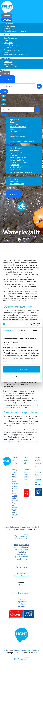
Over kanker (8, 64)
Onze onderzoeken (11, 66)
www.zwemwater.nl (31, 442)
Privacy (7, 527)
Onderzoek (8, 62)
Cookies (34, 527)
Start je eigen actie (15, 471)
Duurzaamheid (15, 129)
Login (3, 91)
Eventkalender (9, 28)
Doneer (21, 585)
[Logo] (7, 7)
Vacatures (7, 47)
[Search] (39, 86)
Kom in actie (10, 144)
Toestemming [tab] (8, 330)
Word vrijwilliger (10, 26)
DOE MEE (8, 79)
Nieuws (6, 40)
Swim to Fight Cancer (18, 158)
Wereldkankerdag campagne (15, 31)
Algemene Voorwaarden (20, 527)
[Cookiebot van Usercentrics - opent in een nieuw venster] (30, 324)
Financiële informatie (12, 45)
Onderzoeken (5, 58)
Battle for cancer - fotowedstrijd (16, 55)
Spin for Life (8, 24)
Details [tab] (22, 330)
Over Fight (4, 34)
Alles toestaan (21, 369)
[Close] (6, 213)
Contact (7, 52)
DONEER (5, 73)
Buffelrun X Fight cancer (19, 162)
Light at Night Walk (17, 153)
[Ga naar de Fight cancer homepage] (6, 461)
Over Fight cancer (10, 38)
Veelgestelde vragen (11, 50)
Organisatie (8, 43)
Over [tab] (35, 330)
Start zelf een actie (17, 148)
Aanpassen (20, 377)
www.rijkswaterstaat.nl (12, 442)
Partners (13, 134)
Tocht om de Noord (17, 160)
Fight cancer (14, 119)
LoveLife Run (14, 150)
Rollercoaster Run (16, 155)
